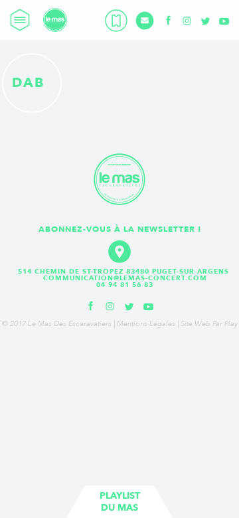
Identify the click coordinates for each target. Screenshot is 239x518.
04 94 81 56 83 (124, 285)
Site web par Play (209, 324)
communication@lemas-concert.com (125, 278)
